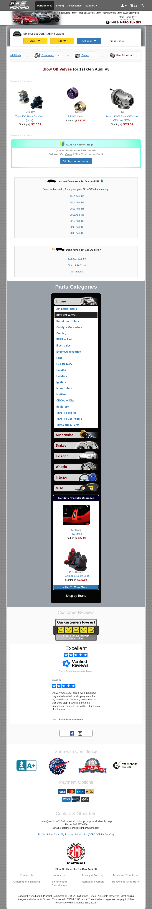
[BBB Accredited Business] (26, 765)
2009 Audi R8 (77, 227)
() (135, 5)
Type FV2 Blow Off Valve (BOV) (29, 118)
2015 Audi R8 (77, 196)
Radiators (62, 406)
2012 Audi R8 (77, 208)
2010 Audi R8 (77, 221)
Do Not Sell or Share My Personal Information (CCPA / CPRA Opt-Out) (76, 834)
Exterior (62, 456)
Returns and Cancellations (59, 883)
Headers (61, 376)
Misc (59, 488)
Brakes (61, 445)
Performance (44, 5)
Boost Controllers (67, 321)
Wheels (61, 467)
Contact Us (26, 875)
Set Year (87, 40)
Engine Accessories (68, 351)
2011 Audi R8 (77, 214)
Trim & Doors (116, 40)
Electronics (63, 345)
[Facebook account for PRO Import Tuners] (72, 733)
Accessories (74, 5)
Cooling (61, 333)
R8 (60, 40)
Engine (61, 301)
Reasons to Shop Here (125, 881)
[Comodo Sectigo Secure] (125, 765)
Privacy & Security (92, 875)
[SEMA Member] (76, 853)
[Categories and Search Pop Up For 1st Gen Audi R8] (142, 6)
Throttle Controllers (69, 418)
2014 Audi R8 (77, 202)
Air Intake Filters (66, 308)
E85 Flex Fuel (64, 339)
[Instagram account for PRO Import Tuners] (80, 733)
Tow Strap (76, 533)
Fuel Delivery (64, 363)
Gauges (61, 370)
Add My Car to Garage (76, 161)
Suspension (65, 435)
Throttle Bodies (66, 412)
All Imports (77, 271)
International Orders (92, 881)
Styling (60, 5)
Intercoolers (64, 388)
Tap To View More (76, 587)
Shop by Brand (76, 595)
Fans (59, 357)
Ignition (61, 382)
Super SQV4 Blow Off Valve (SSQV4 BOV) (121, 118)
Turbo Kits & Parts (67, 424)
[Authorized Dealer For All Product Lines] (59, 766)
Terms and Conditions (125, 875)
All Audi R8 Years (77, 265)
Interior (61, 477)
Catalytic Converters (69, 327)
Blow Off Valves (66, 315)
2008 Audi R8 (77, 233)
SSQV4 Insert (76, 116)
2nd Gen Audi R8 (77, 259)
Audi (33, 40)
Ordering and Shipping (26, 881)
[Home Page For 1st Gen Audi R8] (19, 4)
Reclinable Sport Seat (76, 575)
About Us (59, 875)
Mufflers (61, 394)
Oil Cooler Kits (65, 400)
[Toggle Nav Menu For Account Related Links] (123, 6)
